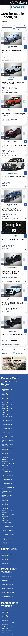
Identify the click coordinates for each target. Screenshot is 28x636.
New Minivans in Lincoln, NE (7, 597)
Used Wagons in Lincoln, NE (7, 627)
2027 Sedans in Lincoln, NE (7, 496)
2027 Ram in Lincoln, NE (7, 456)
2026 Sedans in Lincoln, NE (7, 433)
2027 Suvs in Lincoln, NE (7, 405)
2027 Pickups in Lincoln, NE (7, 437)
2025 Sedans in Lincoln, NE (7, 539)
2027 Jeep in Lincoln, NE (7, 480)
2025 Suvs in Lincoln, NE (7, 421)
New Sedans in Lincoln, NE (7, 585)
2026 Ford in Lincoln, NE (7, 398)
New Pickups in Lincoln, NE (7, 581)
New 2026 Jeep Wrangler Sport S (14, 334)
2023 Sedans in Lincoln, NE (7, 523)
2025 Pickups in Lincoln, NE (7, 460)
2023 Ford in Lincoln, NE (7, 449)
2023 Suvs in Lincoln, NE (7, 425)
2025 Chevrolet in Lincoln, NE (8, 488)
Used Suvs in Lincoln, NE (7, 612)
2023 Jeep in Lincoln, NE (7, 484)
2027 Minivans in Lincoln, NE (8, 527)
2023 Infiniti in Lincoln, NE (7, 507)
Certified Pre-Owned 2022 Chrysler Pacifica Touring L (11, 209)
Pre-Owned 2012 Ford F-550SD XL (13, 240)
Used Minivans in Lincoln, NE (8, 623)
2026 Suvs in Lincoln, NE (7, 390)
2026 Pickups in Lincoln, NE (7, 394)
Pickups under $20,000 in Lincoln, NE (9, 558)
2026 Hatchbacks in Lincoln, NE (8, 519)
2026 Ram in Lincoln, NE (7, 413)
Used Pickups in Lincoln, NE (7, 615)
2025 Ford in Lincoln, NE (7, 452)
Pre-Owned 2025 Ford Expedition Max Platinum (14, 303)
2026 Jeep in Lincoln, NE (7, 409)
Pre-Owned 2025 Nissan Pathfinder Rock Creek (10, 272)
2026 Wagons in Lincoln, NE (7, 441)
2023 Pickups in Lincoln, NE (7, 445)
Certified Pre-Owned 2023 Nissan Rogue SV (14, 146)
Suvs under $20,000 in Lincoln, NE (9, 555)
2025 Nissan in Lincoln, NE (7, 492)
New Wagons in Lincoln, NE (7, 589)
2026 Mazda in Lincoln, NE (7, 401)
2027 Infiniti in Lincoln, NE (7, 468)
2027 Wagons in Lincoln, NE (7, 504)
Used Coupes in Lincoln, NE (7, 631)
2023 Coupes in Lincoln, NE (7, 543)
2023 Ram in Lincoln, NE (7, 500)
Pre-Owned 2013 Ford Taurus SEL (12, 51)
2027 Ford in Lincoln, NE (7, 429)
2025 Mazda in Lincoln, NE (7, 476)
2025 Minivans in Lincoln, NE (8, 515)
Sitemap (14, 634)
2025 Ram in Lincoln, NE (7, 511)
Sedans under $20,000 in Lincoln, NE (9, 562)
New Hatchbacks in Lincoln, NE (8, 593)
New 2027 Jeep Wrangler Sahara (13, 177)
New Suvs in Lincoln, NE (7, 577)
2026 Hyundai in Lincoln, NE (7, 417)
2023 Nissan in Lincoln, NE (7, 472)
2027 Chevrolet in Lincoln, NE (8, 464)
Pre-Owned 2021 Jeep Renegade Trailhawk (14, 114)
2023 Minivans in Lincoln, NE (8, 535)
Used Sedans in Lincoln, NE (7, 619)
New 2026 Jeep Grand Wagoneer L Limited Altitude (14, 83)
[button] (2, 38)
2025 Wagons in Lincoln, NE (7, 531)
